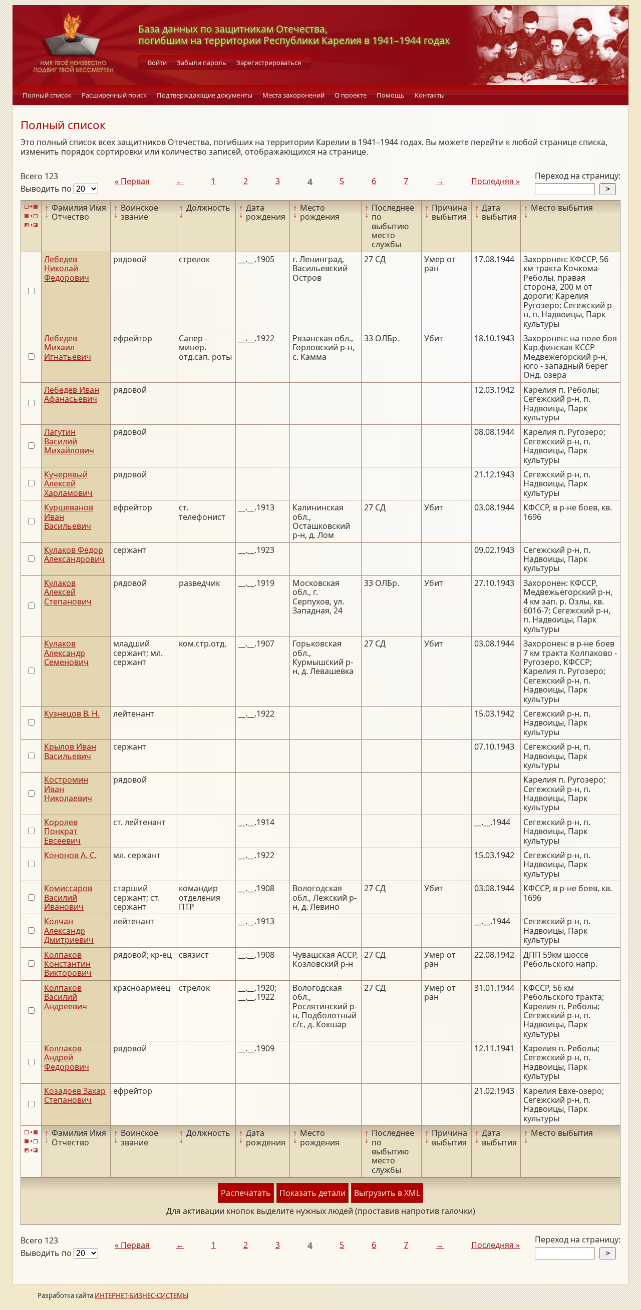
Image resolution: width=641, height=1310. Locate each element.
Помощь (391, 95)
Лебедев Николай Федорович (66, 268)
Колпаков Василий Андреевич (65, 997)
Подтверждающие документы (204, 95)
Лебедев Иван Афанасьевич (71, 394)
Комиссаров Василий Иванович (68, 897)
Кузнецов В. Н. (72, 713)
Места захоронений (293, 95)
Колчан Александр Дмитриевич (69, 930)
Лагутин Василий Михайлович (69, 441)
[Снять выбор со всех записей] (31, 216)
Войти (157, 62)
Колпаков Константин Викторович (68, 964)
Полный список (47, 95)
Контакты (430, 95)
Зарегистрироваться (268, 62)
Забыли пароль (201, 62)
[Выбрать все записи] (31, 207)
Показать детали (312, 1192)
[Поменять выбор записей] (31, 225)
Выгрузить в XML (387, 1192)
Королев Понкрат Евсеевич (62, 831)
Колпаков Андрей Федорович (66, 1057)
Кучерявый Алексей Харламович (68, 483)
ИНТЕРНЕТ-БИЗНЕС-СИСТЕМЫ (141, 1295)
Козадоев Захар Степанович (75, 1095)
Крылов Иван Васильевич (70, 751)
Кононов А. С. (70, 855)
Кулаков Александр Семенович (66, 653)
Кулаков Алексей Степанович (68, 592)
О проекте (351, 95)
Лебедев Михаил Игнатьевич (67, 347)
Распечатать (246, 1192)
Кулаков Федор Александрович (74, 554)
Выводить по (47, 188)
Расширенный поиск (114, 95)
